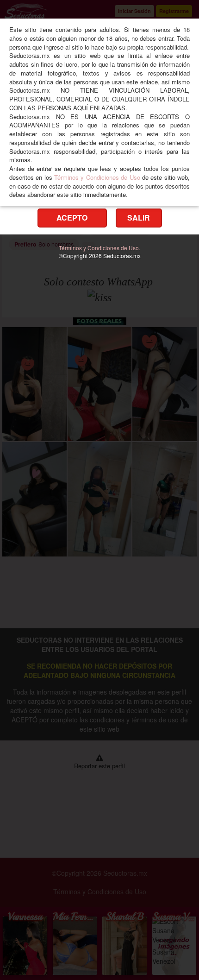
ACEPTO (71, 217)
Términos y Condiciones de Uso (97, 177)
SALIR (138, 217)
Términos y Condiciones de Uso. (99, 248)
